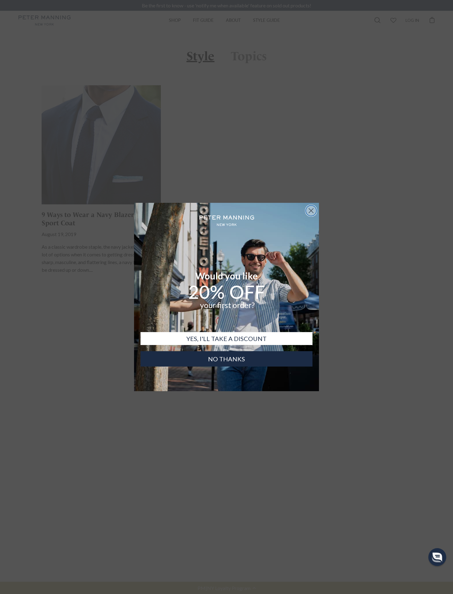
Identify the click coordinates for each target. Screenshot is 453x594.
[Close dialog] (311, 210)
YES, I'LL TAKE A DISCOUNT (226, 338)
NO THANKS (226, 359)
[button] (437, 557)
